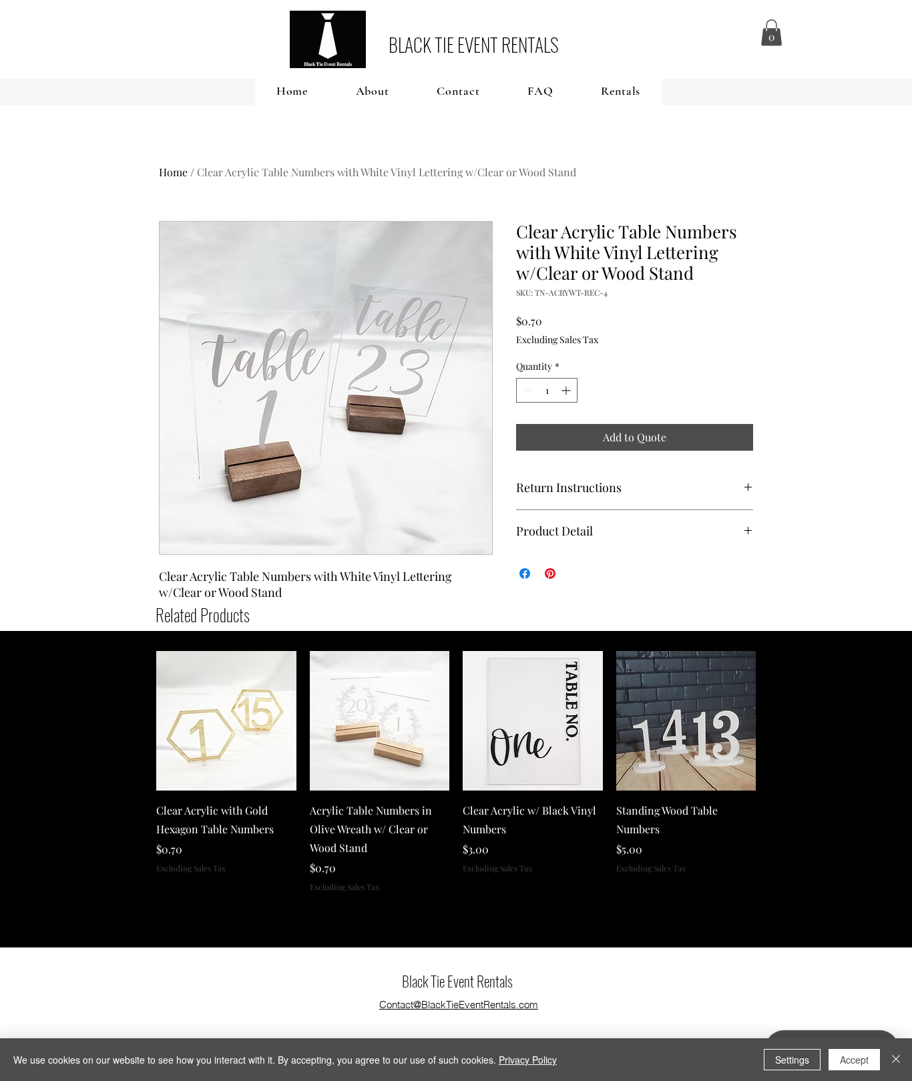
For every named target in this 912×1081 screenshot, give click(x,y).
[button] (771, 32)
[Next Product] (775, 720)
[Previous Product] (137, 720)
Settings (792, 1059)
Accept (854, 1059)
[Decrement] (526, 390)
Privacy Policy (528, 1059)
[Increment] (567, 390)
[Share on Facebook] (525, 574)
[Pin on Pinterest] (550, 574)
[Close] (896, 1059)
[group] (456, 771)
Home (173, 172)
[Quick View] (226, 721)
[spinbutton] (547, 390)
